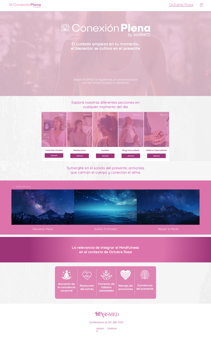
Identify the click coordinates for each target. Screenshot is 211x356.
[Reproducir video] (42, 207)
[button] (201, 4)
